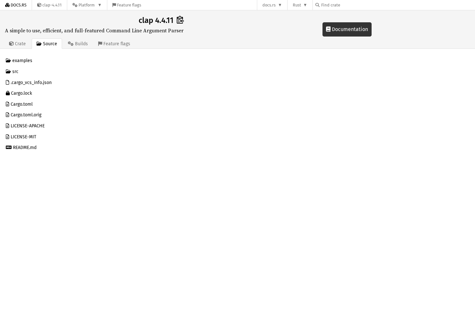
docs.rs (269, 5)
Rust (297, 5)
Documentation (349, 29)
